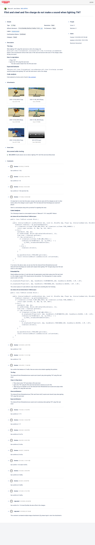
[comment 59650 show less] (8, 176)
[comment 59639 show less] (8, 460)
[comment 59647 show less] (8, 345)
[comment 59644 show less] (8, 409)
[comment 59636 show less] (8, 491)
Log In (91, 2)
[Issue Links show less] (5, 147)
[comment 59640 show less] (8, 450)
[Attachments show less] (5, 82)
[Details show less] (5, 21)
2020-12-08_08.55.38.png (36, 99)
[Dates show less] (68, 33)
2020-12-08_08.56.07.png (16, 140)
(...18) (41, 28)
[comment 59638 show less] (8, 470)
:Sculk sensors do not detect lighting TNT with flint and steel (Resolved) (32, 155)
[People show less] (68, 21)
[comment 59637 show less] (8, 480)
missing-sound (15, 31)
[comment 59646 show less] (8, 355)
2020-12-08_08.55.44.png (16, 120)
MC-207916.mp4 (36, 140)
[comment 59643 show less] (8, 420)
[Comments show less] (5, 161)
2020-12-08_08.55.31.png (16, 99)
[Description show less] (5, 42)
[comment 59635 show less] (8, 501)
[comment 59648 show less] (8, 196)
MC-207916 (24, 8)
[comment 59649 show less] (8, 186)
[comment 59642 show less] (8, 430)
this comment (32, 77)
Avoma (18, 77)
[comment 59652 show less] (8, 166)
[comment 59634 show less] (8, 511)
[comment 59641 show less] (8, 440)
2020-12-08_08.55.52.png (36, 120)
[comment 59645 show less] (8, 365)
